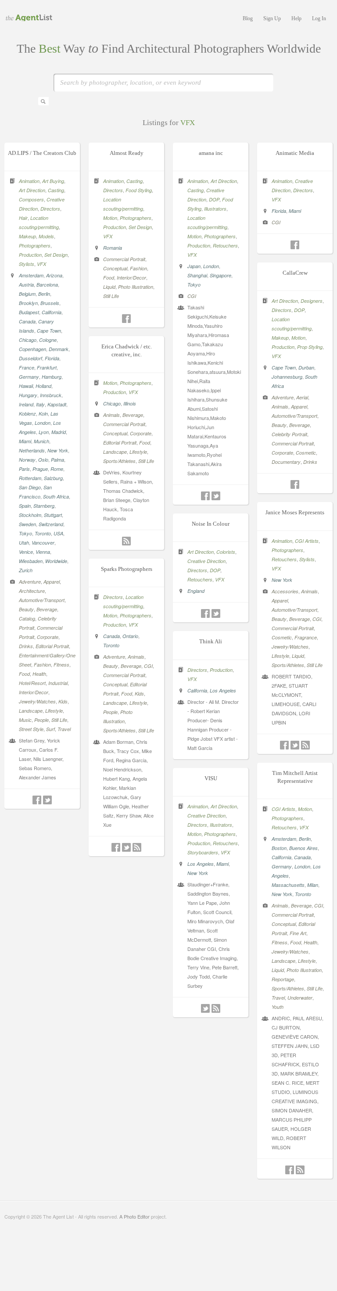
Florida (52, 358)
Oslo (43, 459)
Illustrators (215, 208)
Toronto (43, 533)
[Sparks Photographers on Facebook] (115, 847)
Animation (29, 181)
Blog (248, 18)
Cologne (48, 340)
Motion (110, 218)
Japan (194, 266)
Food (24, 674)
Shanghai (197, 275)
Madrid (58, 432)
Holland (43, 386)
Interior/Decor (33, 692)
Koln (43, 413)
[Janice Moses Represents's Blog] (305, 745)
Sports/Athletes (119, 461)
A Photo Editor (134, 1216)
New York (57, 450)
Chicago (27, 340)
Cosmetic (306, 452)
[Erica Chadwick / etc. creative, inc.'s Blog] (126, 541)
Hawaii (26, 386)
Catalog (27, 618)
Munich (41, 441)
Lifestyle (54, 710)
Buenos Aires (303, 848)
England (195, 591)
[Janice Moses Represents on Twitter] (294, 745)
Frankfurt (47, 367)
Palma (57, 459)
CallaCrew (295, 272)
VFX (41, 264)
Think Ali (210, 641)
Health (39, 674)
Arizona (54, 275)
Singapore (220, 275)
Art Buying (53, 181)
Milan (312, 885)
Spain (25, 505)
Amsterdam (31, 275)
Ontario (130, 636)
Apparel (51, 581)
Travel (64, 729)
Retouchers (225, 245)
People (41, 720)
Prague (40, 469)
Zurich (25, 570)
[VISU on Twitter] (205, 1008)
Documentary (286, 462)
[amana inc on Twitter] (216, 495)
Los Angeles (223, 690)
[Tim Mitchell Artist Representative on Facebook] (289, 1169)
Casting (56, 190)
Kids (63, 701)
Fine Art (298, 933)
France (26, 367)
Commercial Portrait (124, 259)
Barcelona (47, 284)
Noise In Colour (210, 523)
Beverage (46, 609)
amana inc (211, 153)
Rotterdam (30, 478)
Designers (312, 301)
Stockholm (30, 515)
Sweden (27, 524)
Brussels (49, 303)
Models (46, 236)
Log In (319, 18)
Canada (27, 321)
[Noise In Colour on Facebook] (205, 613)
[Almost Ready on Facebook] (126, 318)
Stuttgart (53, 515)
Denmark (58, 349)
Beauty (26, 609)
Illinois (129, 403)
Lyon (44, 432)
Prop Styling (310, 347)
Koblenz (27, 413)
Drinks (26, 646)
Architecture (32, 591)
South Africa (56, 496)
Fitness (61, 664)
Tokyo (25, 533)
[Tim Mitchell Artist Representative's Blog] (300, 1169)
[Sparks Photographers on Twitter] (126, 847)
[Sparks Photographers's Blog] (137, 847)
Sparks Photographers (126, 569)
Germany (29, 376)
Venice (26, 552)
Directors (50, 208)
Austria (26, 284)
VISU (210, 778)
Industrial (58, 683)
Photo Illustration (135, 286)
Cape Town (49, 330)
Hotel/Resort (32, 683)
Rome (56, 469)
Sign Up (272, 18)
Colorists (225, 552)
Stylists (26, 264)
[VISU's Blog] (216, 1008)
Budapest (29, 312)
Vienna (43, 552)
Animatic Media (295, 153)
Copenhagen (32, 349)
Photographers (34, 245)
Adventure (30, 581)
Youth (277, 1007)
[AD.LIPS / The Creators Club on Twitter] (47, 800)
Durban (306, 367)
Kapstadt (56, 404)
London (42, 423)
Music (25, 720)
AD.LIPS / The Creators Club (42, 153)
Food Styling (138, 190)
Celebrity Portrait (289, 434)
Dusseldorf (30, 358)
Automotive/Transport (42, 600)
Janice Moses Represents (294, 512)
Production (30, 254)
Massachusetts (288, 885)
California (51, 312)
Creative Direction (206, 561)
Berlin (44, 293)
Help (296, 18)
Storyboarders (202, 852)
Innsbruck (50, 395)
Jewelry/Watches (37, 701)
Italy (40, 404)
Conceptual (115, 268)
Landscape (31, 710)
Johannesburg (287, 376)
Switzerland (51, 524)
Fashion (42, 664)
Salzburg (53, 478)
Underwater (299, 997)
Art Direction (32, 190)
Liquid (109, 286)
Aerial (302, 397)
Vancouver (43, 542)
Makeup (27, 236)
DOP (214, 199)
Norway (27, 459)
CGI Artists (307, 541)
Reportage (283, 979)
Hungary (28, 395)
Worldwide (56, 561)
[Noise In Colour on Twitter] (216, 613)
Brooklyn (28, 303)
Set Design (56, 254)
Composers (31, 199)
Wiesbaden (31, 561)
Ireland (26, 404)
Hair (23, 218)
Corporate (47, 637)
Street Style (31, 729)
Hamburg (51, 376)
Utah (24, 542)
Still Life (59, 720)
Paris (24, 469)
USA (58, 533)
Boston (279, 848)
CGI (191, 296)
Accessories (285, 591)
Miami (25, 441)
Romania (112, 247)
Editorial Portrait (52, 646)
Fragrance (305, 637)
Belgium (27, 293)
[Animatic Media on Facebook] (294, 244)
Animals (280, 406)
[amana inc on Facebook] (205, 495)
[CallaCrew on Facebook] (294, 484)
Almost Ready (126, 153)
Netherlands (32, 450)
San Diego (30, 487)
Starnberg (43, 505)
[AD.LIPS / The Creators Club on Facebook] (36, 800)
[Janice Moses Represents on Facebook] (284, 745)
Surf (50, 729)
